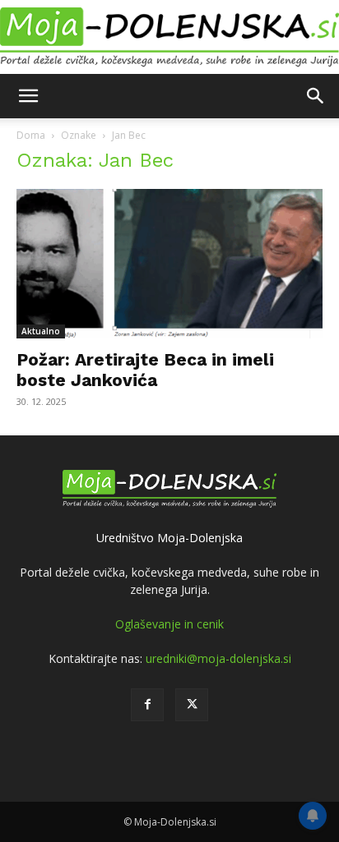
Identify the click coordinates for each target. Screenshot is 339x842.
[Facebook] (147, 704)
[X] (191, 704)
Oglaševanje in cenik (169, 624)
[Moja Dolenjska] (169, 37)
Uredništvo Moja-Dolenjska (169, 537)
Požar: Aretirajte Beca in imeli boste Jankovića (145, 369)
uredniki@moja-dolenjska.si (218, 658)
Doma (30, 135)
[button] (28, 96)
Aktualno (40, 331)
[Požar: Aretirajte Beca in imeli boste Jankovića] (169, 263)
